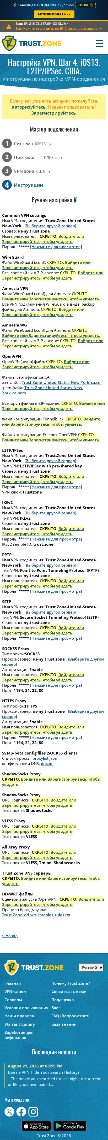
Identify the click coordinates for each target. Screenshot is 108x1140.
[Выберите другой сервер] (50, 225)
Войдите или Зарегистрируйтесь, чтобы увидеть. (43, 239)
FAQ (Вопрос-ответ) (70, 1015)
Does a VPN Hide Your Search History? (43, 1072)
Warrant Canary (19, 1024)
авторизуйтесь (29, 107)
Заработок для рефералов (19, 1035)
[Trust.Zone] (32, 43)
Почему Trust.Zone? (70, 983)
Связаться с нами (69, 991)
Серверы (13, 999)
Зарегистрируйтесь (53, 113)
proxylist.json (45, 758)
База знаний (64, 1024)
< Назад (10, 935)
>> (58, 28)
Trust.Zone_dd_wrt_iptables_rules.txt (36, 914)
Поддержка (62, 999)
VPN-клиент (16, 991)
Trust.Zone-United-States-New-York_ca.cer (62, 382)
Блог (55, 1007)
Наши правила (19, 1015)
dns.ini (47, 763)
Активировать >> (54, 14)
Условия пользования (26, 1007)
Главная (12, 983)
